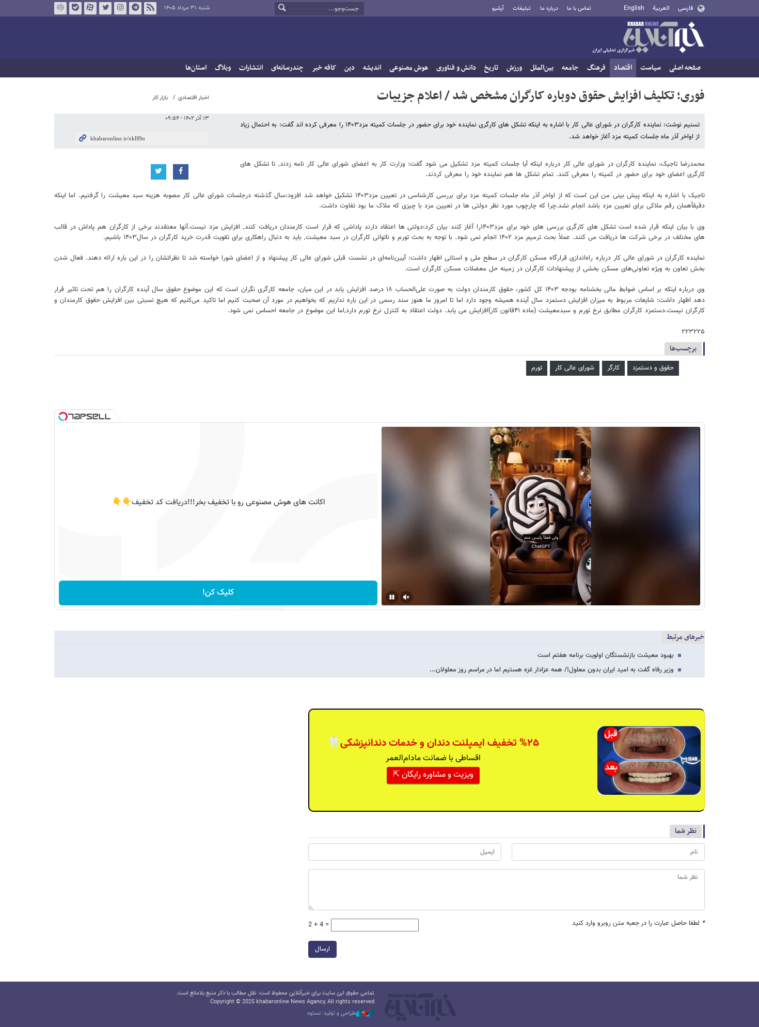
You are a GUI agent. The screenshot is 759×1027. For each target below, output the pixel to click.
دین (349, 68)
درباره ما (549, 8)
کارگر (613, 368)
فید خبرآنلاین (150, 8)
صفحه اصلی (685, 68)
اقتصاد (623, 68)
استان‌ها (196, 68)
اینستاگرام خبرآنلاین (120, 8)
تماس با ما (579, 8)
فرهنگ (596, 68)
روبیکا (60, 8)
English (634, 8)
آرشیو (498, 8)
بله (75, 8)
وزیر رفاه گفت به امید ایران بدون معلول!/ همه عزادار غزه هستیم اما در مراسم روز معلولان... (552, 670)
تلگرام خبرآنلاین (135, 8)
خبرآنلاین (648, 38)
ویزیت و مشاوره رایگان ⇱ (433, 774)
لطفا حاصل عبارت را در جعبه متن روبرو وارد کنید (638, 923)
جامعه (570, 68)
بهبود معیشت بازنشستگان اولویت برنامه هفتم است (605, 655)
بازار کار (160, 97)
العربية (661, 8)
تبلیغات (522, 8)
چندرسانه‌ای (287, 68)
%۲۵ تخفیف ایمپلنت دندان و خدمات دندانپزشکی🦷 (433, 743)
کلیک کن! (218, 592)
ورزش (514, 68)
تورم (536, 368)
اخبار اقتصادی (193, 97)
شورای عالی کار (574, 368)
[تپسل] (63, 416)
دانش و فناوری (456, 68)
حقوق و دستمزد (653, 368)
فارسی (685, 8)
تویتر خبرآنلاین (105, 8)
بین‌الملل (542, 68)
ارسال (322, 949)
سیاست (650, 68)
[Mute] (406, 597)
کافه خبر (324, 68)
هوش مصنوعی (408, 68)
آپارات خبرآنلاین (90, 8)
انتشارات (251, 68)
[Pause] (392, 597)
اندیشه (372, 68)
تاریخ (491, 68)
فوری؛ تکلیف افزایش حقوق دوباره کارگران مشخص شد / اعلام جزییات (541, 96)
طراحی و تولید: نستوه (331, 1013)
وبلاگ (223, 68)
